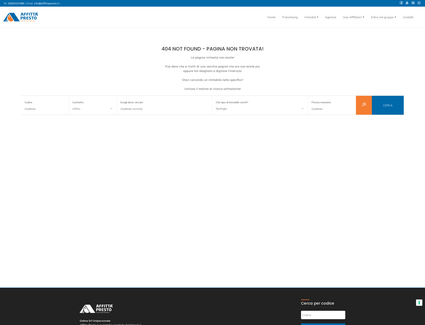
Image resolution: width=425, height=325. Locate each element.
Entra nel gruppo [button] (382, 17)
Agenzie (330, 17)
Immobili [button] (310, 17)
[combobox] (92, 109)
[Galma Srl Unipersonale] (20, 17)
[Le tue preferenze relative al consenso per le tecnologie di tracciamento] (419, 302)
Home (271, 17)
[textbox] (251, 108)
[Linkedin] (413, 3)
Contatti (408, 17)
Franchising (290, 17)
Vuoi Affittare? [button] (352, 17)
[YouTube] (407, 3)
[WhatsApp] (419, 3)
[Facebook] (401, 3)
